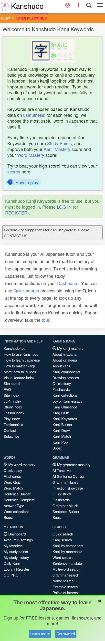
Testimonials (13, 424)
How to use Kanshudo (21, 354)
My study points (16, 551)
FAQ (7, 389)
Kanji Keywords (64, 418)
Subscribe (11, 436)
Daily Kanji (12, 563)
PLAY (5, 18)
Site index (11, 395)
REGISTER (16, 212)
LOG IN (64, 206)
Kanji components (66, 371)
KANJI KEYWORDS (31, 18)
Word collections (16, 511)
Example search (65, 586)
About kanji (61, 365)
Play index (12, 418)
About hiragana (64, 354)
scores (13, 171)
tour (45, 320)
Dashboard (68, 283)
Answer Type (14, 505)
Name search (63, 580)
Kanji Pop (60, 442)
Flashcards (61, 389)
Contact (10, 430)
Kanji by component (67, 545)
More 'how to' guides (20, 371)
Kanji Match (61, 436)
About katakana (64, 360)
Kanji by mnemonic (67, 551)
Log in (8, 569)
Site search (12, 383)
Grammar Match (65, 505)
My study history (16, 557)
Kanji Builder (62, 424)
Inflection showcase (67, 488)
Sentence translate (67, 563)
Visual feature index (19, 377)
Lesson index (14, 412)
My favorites (13, 545)
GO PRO (11, 574)
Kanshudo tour (15, 348)
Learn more (40, 633)
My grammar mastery (73, 464)
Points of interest (65, 592)
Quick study (61, 383)
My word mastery (21, 464)
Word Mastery (30, 155)
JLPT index (12, 401)
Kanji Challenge (64, 406)
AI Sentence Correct (68, 476)
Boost (57, 447)
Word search (62, 557)
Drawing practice (65, 377)
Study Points (59, 143)
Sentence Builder (17, 493)
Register (22, 569)
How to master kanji (19, 365)
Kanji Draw (61, 430)
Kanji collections (64, 395)
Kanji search (62, 539)
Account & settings (18, 539)
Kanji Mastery (57, 149)
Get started (65, 633)
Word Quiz (12, 482)
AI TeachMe (61, 470)
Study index (13, 406)
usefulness (33, 115)
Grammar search (65, 574)
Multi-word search (66, 569)
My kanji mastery (69, 348)
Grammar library (65, 482)
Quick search (26, 290)
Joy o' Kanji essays (67, 401)
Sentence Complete (19, 499)
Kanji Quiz (60, 412)
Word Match (13, 488)
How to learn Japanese (22, 360)
